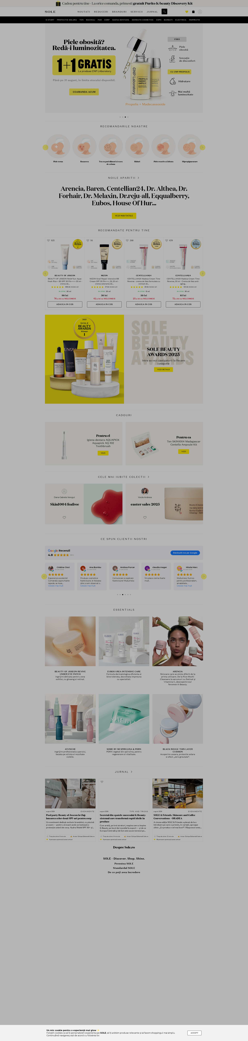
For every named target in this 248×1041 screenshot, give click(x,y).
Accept (194, 1033)
